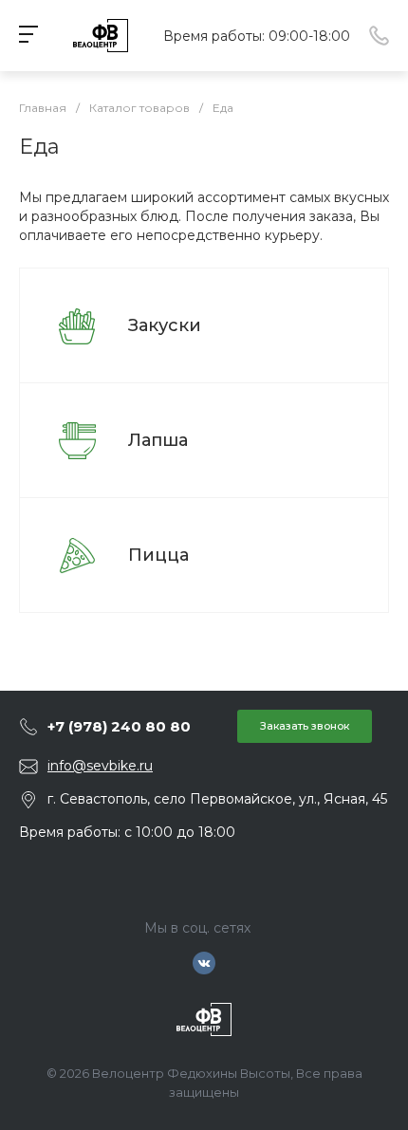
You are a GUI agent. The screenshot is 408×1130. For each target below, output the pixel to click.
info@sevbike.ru (100, 765)
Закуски (164, 325)
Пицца (158, 555)
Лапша (158, 440)
